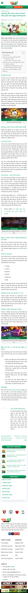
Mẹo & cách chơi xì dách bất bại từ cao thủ (13, 62)
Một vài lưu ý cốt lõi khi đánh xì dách (12, 69)
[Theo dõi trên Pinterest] (15, 533)
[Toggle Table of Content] (22, 53)
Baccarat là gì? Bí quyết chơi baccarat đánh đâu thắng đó (6, 438)
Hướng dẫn (6, 488)
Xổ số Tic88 (6, 497)
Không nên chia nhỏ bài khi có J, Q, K (14, 65)
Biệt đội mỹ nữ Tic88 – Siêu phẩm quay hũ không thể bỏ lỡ (16, 471)
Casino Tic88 (6, 482)
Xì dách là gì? (6, 55)
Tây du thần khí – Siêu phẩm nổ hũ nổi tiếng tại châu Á (16, 455)
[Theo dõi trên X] (12, 533)
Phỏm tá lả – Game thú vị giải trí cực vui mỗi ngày (20, 438)
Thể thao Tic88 (7, 494)
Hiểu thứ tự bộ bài (10, 64)
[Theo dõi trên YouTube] (18, 533)
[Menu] (2, 3)
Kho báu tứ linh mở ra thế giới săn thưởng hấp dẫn (16, 450)
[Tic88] (14, 3)
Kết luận (5, 71)
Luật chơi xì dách (10, 58)
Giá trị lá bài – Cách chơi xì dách (13, 60)
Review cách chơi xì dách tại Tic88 (11, 57)
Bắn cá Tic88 (6, 479)
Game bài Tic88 (5, 11)
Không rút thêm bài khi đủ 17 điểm (13, 67)
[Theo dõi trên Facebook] (9, 533)
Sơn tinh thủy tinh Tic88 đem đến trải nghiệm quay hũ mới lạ (16, 460)
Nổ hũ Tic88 (6, 491)
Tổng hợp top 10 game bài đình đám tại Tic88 (14, 211)
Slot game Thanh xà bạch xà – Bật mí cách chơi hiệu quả (16, 466)
